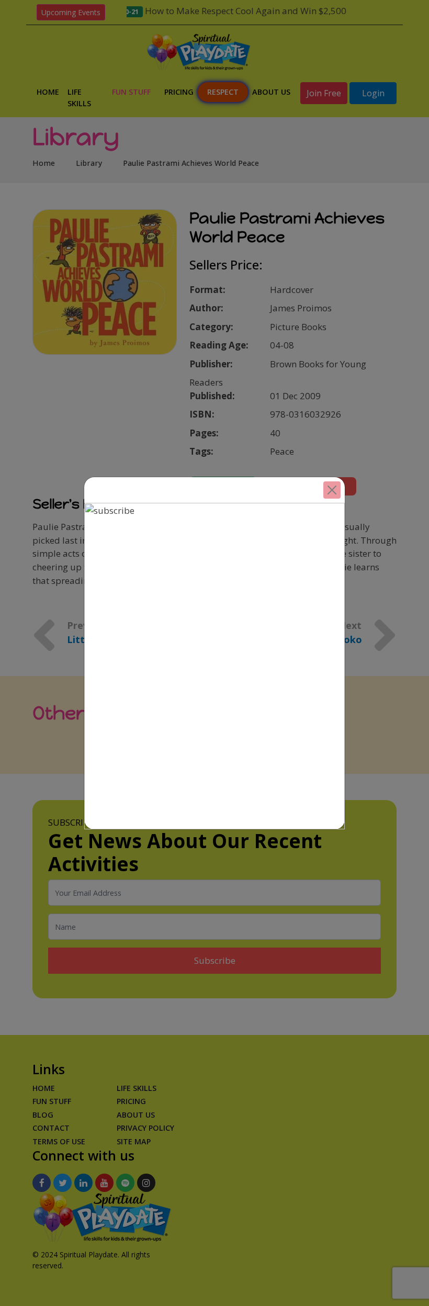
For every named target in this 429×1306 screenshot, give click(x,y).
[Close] (332, 490)
